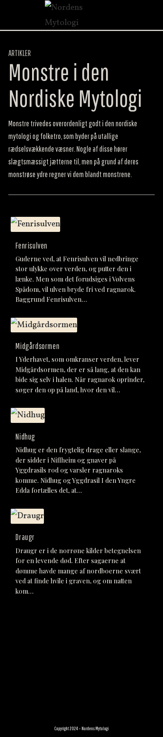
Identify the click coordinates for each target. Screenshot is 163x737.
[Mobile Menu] (153, 15)
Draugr (25, 537)
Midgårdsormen (37, 346)
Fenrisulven (31, 245)
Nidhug (25, 436)
